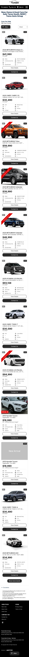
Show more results (14, 581)
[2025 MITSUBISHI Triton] (14, 131)
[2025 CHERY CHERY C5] (14, 85)
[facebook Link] (3, 622)
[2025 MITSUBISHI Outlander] (14, 176)
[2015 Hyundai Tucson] (14, 405)
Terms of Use (18, 609)
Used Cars (4, 611)
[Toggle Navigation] (27, 7)
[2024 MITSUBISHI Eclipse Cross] (14, 39)
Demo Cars (4, 609)
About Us (4, 619)
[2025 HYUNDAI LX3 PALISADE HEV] (14, 268)
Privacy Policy (18, 606)
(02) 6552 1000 (8, 634)
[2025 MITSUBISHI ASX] (14, 542)
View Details (14, 68)
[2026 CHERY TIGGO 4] (14, 497)
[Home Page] (14, 2)
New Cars (4, 606)
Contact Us (14, 72)
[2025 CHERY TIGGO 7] (14, 314)
